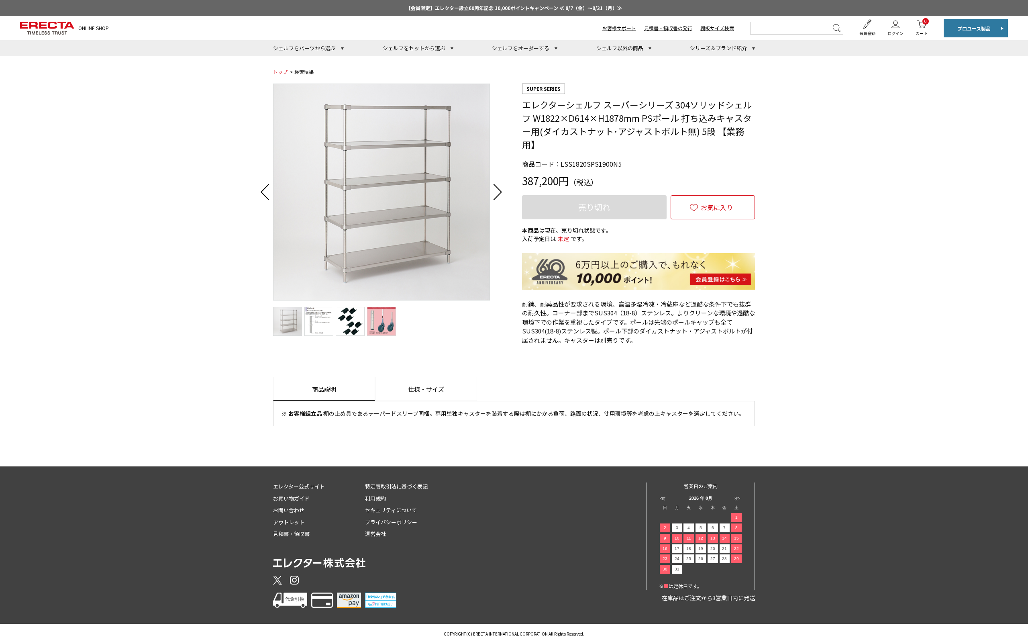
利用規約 (375, 498)
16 (665, 548)
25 (688, 558)
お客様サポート (619, 28)
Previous (265, 192)
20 (712, 548)
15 (736, 538)
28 (724, 558)
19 (700, 548)
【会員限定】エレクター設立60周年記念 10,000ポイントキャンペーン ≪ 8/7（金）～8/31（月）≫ (514, 7)
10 (677, 538)
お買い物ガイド (291, 498)
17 (677, 548)
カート (922, 27)
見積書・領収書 (291, 534)
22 (736, 548)
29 (736, 558)
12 (700, 538)
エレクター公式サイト (299, 486)
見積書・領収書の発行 (668, 28)
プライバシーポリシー (391, 522)
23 (665, 558)
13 (712, 538)
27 (712, 558)
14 (724, 538)
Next (498, 192)
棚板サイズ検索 (717, 28)
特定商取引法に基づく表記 (396, 486)
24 (677, 558)
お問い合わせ (288, 510)
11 (689, 538)
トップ (280, 71)
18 (688, 548)
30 (665, 569)
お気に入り (717, 207)
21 (724, 548)
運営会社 (375, 534)
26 (700, 558)
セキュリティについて (391, 510)
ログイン (895, 33)
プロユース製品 (974, 28)
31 (677, 569)
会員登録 (867, 33)
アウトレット (288, 522)
